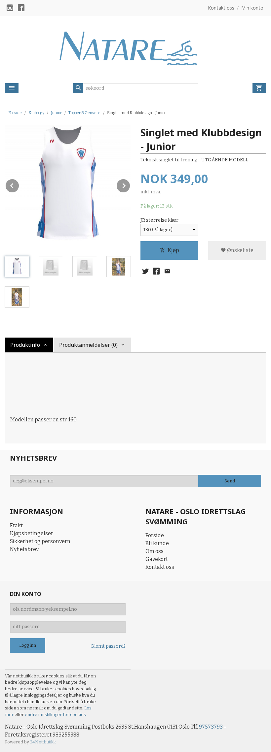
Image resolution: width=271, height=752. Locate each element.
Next (130, 184)
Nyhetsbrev (24, 549)
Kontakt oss (159, 567)
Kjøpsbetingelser (31, 533)
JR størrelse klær (159, 220)
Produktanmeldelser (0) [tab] (88, 344)
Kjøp (173, 250)
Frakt (16, 525)
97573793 (211, 727)
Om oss (154, 551)
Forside (15, 113)
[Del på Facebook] (156, 271)
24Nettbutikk (43, 741)
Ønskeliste (239, 250)
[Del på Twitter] (145, 271)
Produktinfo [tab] (25, 344)
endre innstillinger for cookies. (56, 714)
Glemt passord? (108, 646)
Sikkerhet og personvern (40, 541)
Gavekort (156, 559)
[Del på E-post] (167, 271)
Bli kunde (157, 543)
